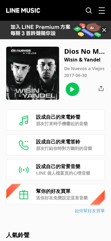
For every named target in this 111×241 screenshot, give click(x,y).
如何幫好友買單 (90, 211)
